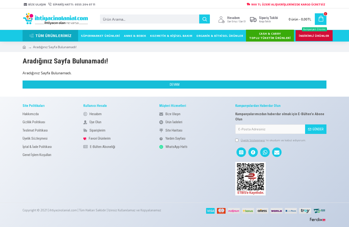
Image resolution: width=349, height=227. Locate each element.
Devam (174, 84)
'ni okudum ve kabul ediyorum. (273, 140)
